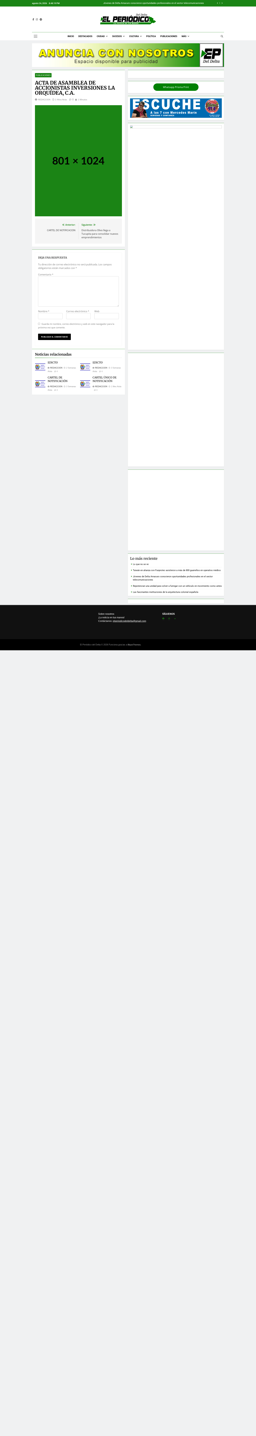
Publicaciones (168, 36)
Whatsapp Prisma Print (176, 87)
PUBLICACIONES (43, 75)
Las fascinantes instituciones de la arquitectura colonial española (165, 592)
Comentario (45, 274)
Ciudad (101, 36)
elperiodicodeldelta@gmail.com (129, 621)
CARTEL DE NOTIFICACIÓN (58, 379)
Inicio (71, 36)
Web (96, 311)
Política (151, 36)
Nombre (43, 311)
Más (184, 36)
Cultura (134, 36)
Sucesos (117, 36)
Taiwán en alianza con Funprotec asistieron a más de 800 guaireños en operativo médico (177, 570)
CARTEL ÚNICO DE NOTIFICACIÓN (104, 379)
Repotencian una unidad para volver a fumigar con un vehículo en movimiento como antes (159, 3)
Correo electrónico (77, 311)
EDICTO (53, 362)
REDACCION (44, 99)
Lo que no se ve (141, 564)
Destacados (85, 36)
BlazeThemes (134, 644)
